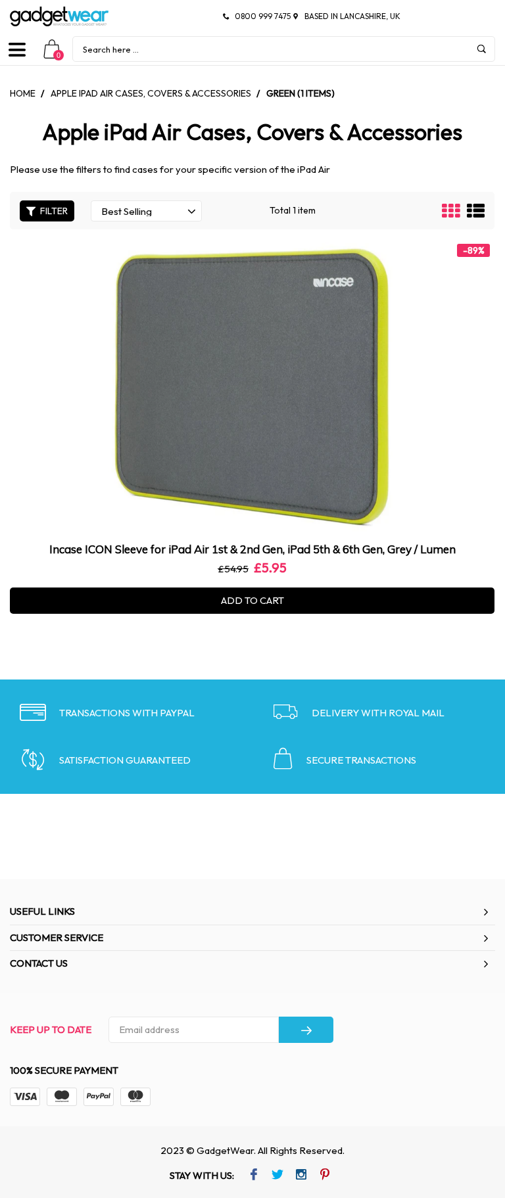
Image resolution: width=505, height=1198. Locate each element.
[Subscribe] (306, 1030)
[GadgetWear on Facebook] (253, 1175)
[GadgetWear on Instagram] (301, 1175)
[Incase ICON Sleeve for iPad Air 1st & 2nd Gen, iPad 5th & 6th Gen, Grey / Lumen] (252, 387)
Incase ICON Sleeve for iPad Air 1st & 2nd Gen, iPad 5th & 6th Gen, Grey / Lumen (252, 549)
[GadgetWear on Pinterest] (324, 1175)
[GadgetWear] (59, 16)
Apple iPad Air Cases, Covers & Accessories (151, 93)
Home (23, 93)
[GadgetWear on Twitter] (277, 1175)
